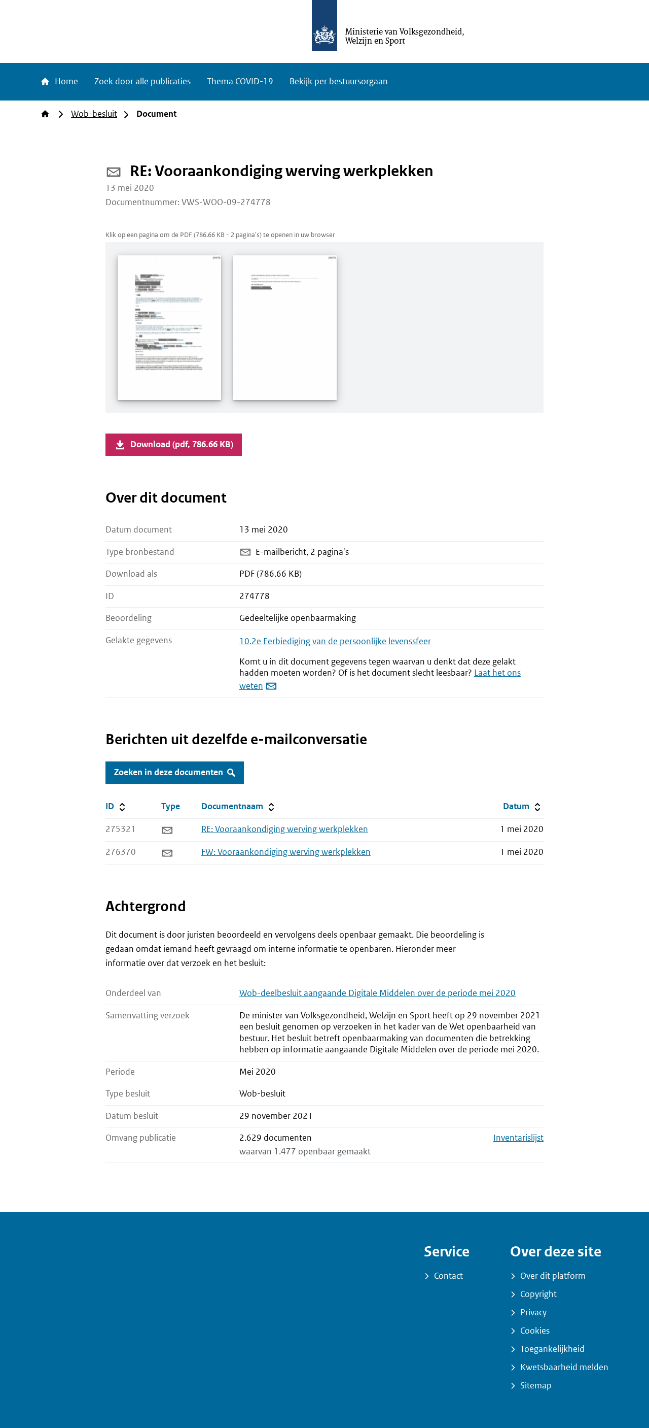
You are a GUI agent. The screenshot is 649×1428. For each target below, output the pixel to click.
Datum (523, 806)
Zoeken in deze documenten (168, 772)
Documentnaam (239, 806)
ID (131, 806)
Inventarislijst (518, 1138)
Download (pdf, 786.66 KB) (181, 444)
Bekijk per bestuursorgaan (339, 81)
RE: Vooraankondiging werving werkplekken (284, 829)
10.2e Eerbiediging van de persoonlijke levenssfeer (335, 641)
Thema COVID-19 (240, 81)
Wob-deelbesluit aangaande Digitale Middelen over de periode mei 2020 (377, 993)
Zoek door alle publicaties (142, 81)
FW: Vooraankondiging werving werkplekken (286, 852)
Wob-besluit (94, 114)
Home (65, 81)
